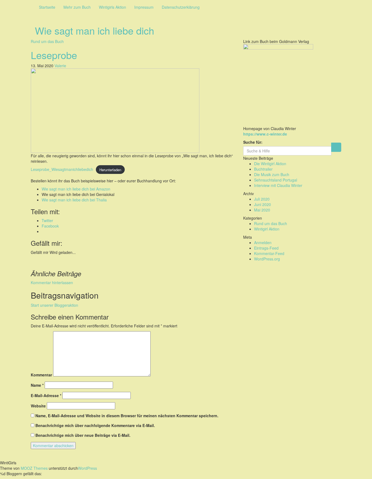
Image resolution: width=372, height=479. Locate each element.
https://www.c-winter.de (265, 134)
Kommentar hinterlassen (52, 282)
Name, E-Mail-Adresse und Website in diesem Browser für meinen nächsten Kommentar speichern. (126, 415)
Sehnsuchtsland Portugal (275, 180)
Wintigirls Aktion (112, 7)
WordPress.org (267, 259)
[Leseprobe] (115, 110)
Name (37, 385)
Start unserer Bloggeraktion (54, 305)
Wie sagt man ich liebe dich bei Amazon (76, 189)
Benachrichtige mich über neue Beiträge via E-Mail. (82, 435)
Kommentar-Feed (269, 253)
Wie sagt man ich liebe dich (94, 30)
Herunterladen (110, 169)
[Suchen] (336, 147)
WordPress (87, 468)
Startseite (47, 7)
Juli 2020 (262, 199)
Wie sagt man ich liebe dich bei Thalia (74, 199)
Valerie (60, 65)
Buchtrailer (263, 169)
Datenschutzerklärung (181, 7)
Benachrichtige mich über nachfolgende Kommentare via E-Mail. (95, 425)
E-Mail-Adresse (46, 395)
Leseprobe (54, 55)
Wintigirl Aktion (266, 229)
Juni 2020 (262, 204)
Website (38, 406)
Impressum (144, 7)
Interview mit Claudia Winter (278, 185)
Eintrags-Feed (266, 248)
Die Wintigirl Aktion (270, 163)
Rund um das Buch (47, 41)
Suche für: (253, 142)
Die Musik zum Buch (271, 174)
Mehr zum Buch (77, 7)
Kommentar (41, 374)
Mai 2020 (262, 210)
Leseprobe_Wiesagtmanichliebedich (62, 169)
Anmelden (263, 242)
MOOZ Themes (34, 468)
